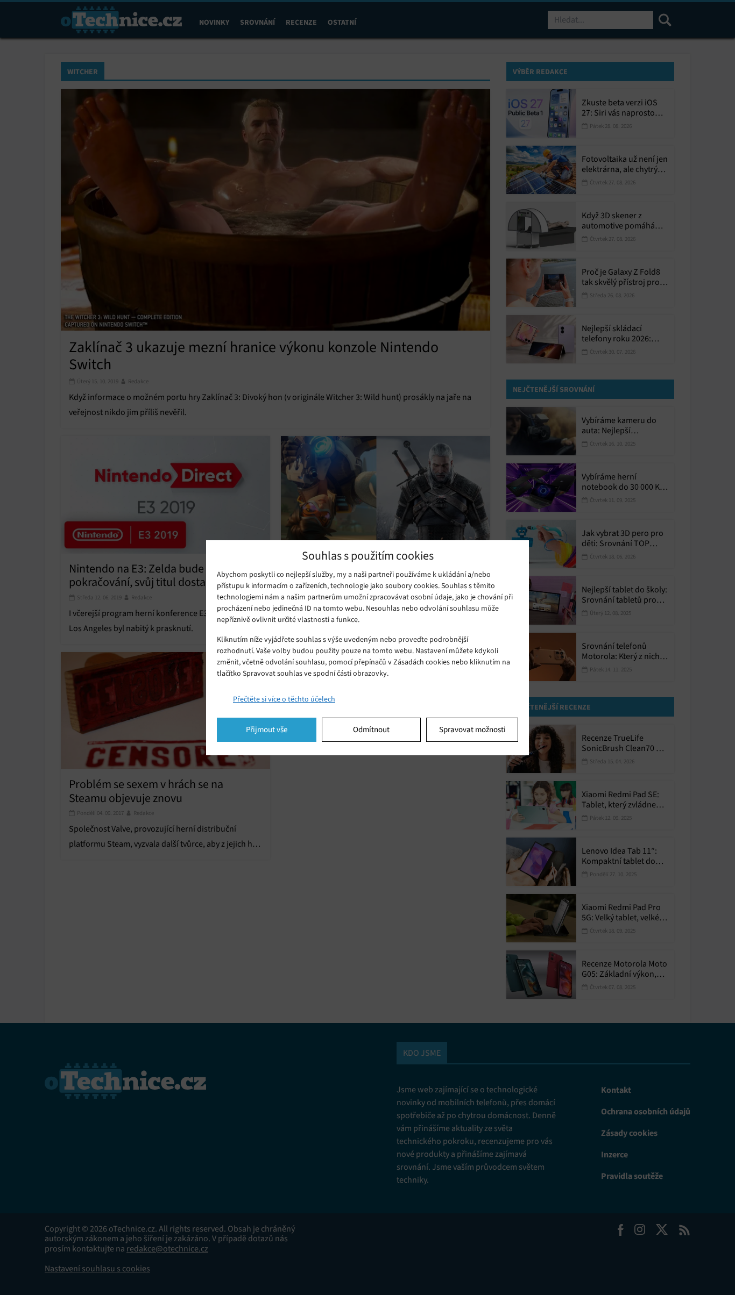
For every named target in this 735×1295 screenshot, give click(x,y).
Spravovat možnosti (472, 729)
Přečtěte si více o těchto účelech (284, 699)
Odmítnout (371, 729)
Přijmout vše (266, 729)
